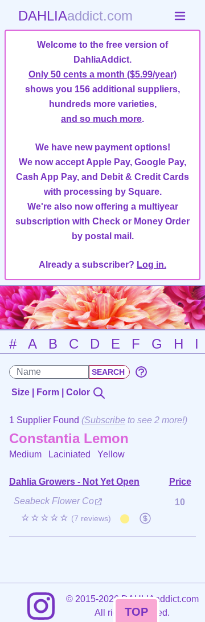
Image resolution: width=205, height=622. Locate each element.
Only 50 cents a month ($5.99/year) (102, 74)
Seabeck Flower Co (54, 501)
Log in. (151, 264)
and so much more (101, 119)
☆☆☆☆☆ (65, 518)
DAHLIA (75, 15)
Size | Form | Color (51, 392)
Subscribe (104, 420)
